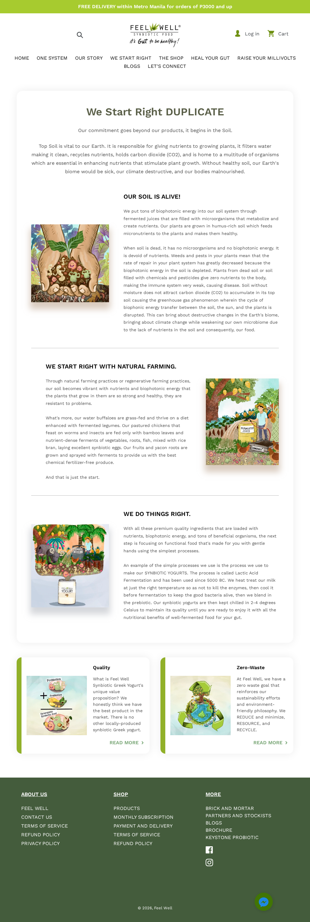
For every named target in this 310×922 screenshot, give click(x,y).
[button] (264, 903)
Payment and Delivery (143, 826)
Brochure (219, 830)
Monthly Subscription (143, 817)
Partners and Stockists (238, 815)
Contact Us (36, 817)
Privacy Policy (40, 843)
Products (127, 808)
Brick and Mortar (230, 808)
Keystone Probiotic (232, 837)
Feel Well (34, 808)
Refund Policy (40, 835)
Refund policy (133, 843)
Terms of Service (44, 826)
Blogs (214, 823)
